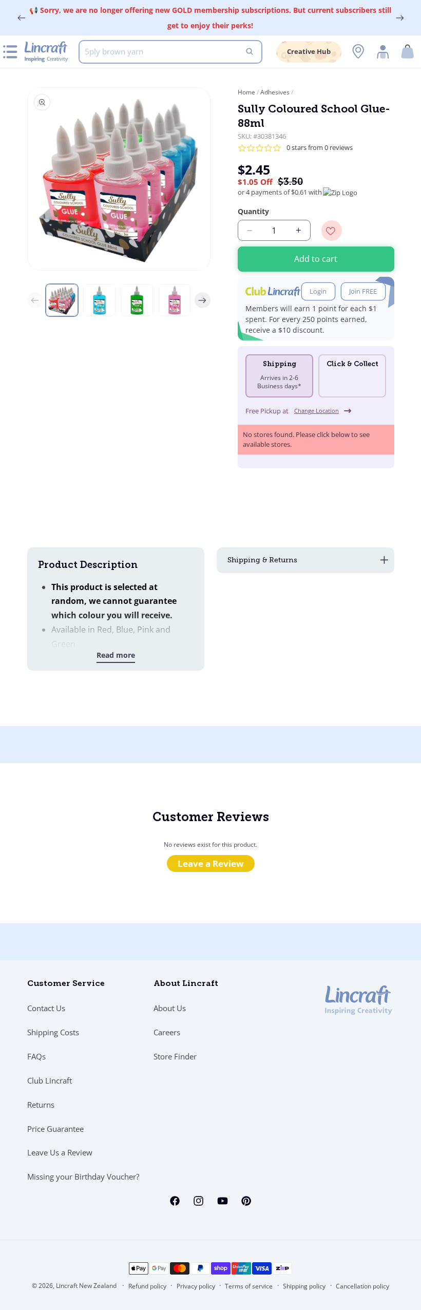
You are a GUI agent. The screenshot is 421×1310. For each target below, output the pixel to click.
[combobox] (170, 52)
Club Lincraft (49, 1080)
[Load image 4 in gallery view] (175, 300)
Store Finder (175, 1056)
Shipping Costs (53, 1032)
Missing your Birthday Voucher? (83, 1176)
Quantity (253, 211)
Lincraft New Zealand (86, 1285)
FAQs (36, 1056)
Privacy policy (196, 1286)
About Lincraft (186, 984)
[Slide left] (35, 300)
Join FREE (363, 291)
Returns (40, 1104)
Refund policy (147, 1286)
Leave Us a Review (59, 1152)
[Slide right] (203, 300)
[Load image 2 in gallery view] (99, 300)
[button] (407, 52)
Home (247, 92)
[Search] (249, 52)
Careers (167, 1032)
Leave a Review (211, 863)
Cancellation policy (362, 1286)
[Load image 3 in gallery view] (137, 300)
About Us (170, 1008)
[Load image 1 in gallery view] (62, 300)
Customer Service (66, 984)
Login (318, 291)
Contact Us (46, 1008)
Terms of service (249, 1286)
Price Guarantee (55, 1129)
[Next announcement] (399, 18)
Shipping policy (304, 1286)
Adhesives (275, 92)
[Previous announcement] (21, 18)
